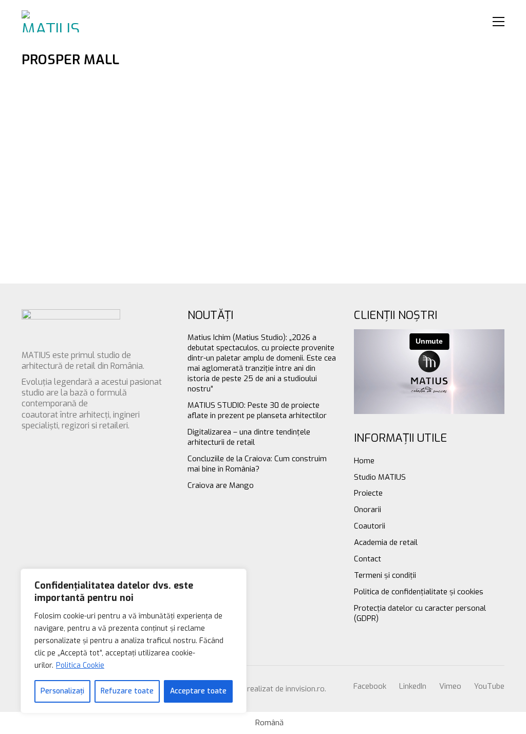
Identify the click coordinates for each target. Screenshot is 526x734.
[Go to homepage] (52, 21)
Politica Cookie (80, 665)
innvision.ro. (306, 689)
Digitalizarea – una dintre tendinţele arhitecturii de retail (248, 437)
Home (364, 461)
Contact (367, 559)
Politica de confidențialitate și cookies (418, 592)
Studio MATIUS (380, 477)
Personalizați (62, 691)
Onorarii (367, 509)
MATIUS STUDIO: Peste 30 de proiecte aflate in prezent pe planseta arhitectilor (257, 410)
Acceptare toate (198, 691)
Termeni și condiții (385, 575)
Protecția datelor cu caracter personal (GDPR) (420, 613)
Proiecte (368, 493)
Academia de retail (386, 542)
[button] (498, 21)
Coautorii (369, 526)
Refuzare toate (127, 691)
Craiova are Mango (220, 485)
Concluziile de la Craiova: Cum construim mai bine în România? (257, 464)
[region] (134, 641)
